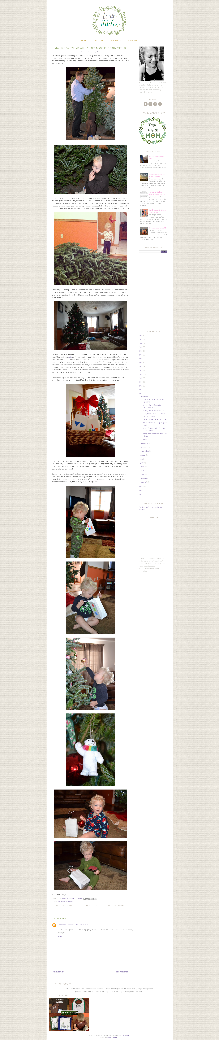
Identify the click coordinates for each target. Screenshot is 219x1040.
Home (83, 40)
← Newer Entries (57, 972)
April (142, 470)
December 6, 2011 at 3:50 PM (76, 925)
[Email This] (87, 899)
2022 (141, 351)
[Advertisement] (153, 291)
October (144, 447)
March (143, 474)
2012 (141, 390)
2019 (141, 363)
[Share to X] (91, 899)
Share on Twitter (116, 905)
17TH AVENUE (112, 1037)
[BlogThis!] (89, 899)
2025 (141, 339)
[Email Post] (84, 898)
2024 (141, 343)
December (145, 397)
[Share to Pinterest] (96, 899)
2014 (141, 382)
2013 (141, 386)
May (142, 467)
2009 (141, 491)
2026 (141, 335)
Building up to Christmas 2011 (154, 411)
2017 (141, 370)
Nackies (145, 439)
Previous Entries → (123, 972)
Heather (61, 925)
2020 (141, 359)
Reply (60, 937)
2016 (141, 374)
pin (70, 357)
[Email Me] (160, 104)
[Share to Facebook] (93, 899)
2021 (141, 355)
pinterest (69, 902)
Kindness (116, 40)
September (145, 451)
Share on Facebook (64, 905)
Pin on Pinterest (90, 905)
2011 (141, 394)
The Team (99, 40)
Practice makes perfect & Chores (155, 419)
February (144, 478)
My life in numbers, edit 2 (157, 228)
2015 (141, 378)
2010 (141, 487)
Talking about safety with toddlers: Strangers (157, 175)
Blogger (126, 1035)
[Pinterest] (150, 104)
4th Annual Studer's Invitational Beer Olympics (157, 193)
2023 (141, 347)
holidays (61, 902)
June (142, 463)
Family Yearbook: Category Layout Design (158, 211)
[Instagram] (155, 104)
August (143, 455)
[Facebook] (146, 104)
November (145, 443)
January (143, 482)
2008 (141, 494)
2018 (141, 366)
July (142, 459)
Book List (133, 40)
